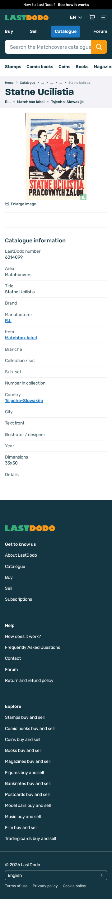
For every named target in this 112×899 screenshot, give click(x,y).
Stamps (13, 66)
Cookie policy (74, 886)
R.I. (8, 102)
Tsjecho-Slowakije (67, 102)
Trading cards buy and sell (30, 838)
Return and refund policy (29, 680)
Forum (100, 31)
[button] (92, 17)
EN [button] (73, 17)
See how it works (73, 4)
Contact (13, 658)
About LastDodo (21, 555)
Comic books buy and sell (29, 728)
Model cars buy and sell (28, 805)
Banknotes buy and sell (27, 783)
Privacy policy (45, 886)
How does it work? (23, 636)
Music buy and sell (23, 816)
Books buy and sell (23, 750)
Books (82, 66)
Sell (34, 31)
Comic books (40, 66)
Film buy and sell (21, 827)
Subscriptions (18, 599)
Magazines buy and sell (27, 761)
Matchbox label (30, 102)
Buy (9, 31)
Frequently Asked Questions (32, 647)
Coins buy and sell (22, 739)
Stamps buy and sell (24, 717)
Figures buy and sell (24, 772)
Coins (64, 66)
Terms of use (16, 886)
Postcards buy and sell (27, 794)
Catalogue (66, 31)
